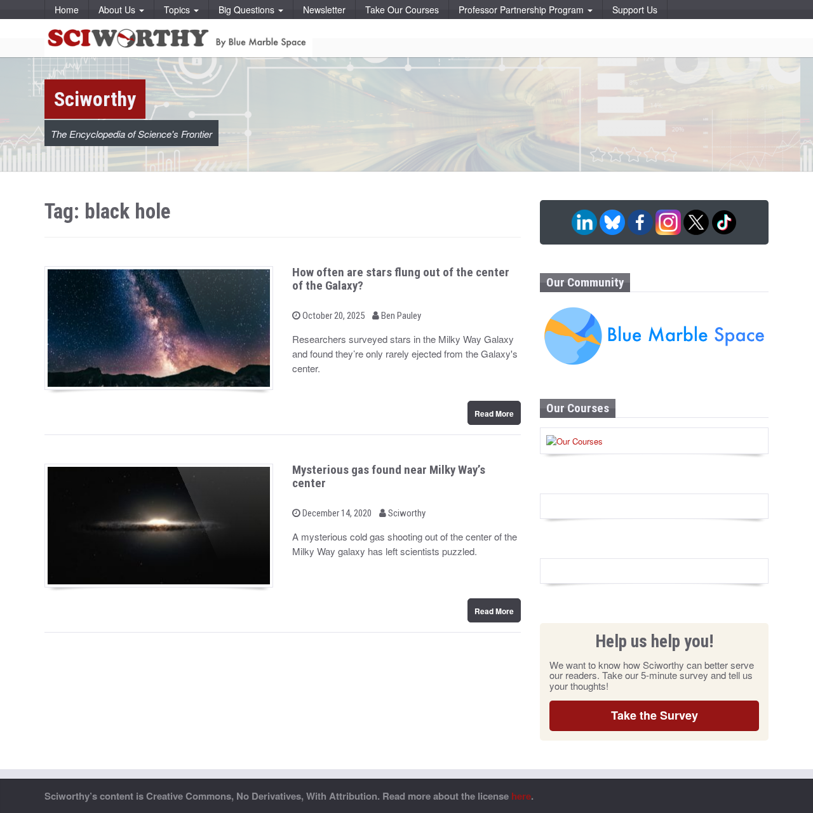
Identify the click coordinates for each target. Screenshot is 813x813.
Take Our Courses (402, 9)
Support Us (634, 9)
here (521, 796)
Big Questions (247, 9)
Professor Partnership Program (522, 9)
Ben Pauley (400, 316)
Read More (494, 413)
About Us (118, 9)
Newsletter (324, 9)
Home (67, 9)
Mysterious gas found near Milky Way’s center (388, 476)
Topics (178, 9)
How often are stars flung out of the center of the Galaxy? (400, 279)
